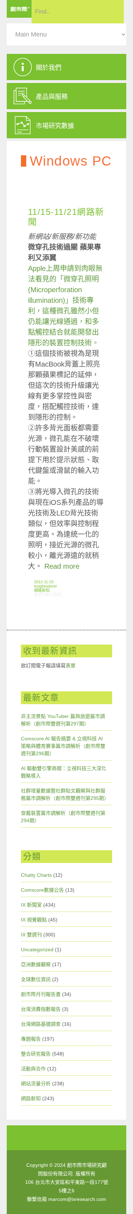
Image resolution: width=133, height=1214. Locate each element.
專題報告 (31, 1039)
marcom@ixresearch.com (77, 1199)
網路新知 (42, 590)
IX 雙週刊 (31, 934)
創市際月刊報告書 (41, 994)
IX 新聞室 (31, 905)
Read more (61, 566)
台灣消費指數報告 (41, 1009)
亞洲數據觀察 (36, 964)
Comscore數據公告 (42, 890)
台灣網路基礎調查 (41, 1024)
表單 (71, 665)
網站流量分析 (36, 1083)
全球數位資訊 (36, 979)
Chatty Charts (36, 875)
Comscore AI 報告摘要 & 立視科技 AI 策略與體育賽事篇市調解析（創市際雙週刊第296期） (63, 746)
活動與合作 (33, 1068)
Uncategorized (37, 949)
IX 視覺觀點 (34, 920)
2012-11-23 (44, 582)
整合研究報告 (36, 1054)
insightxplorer (45, 586)
